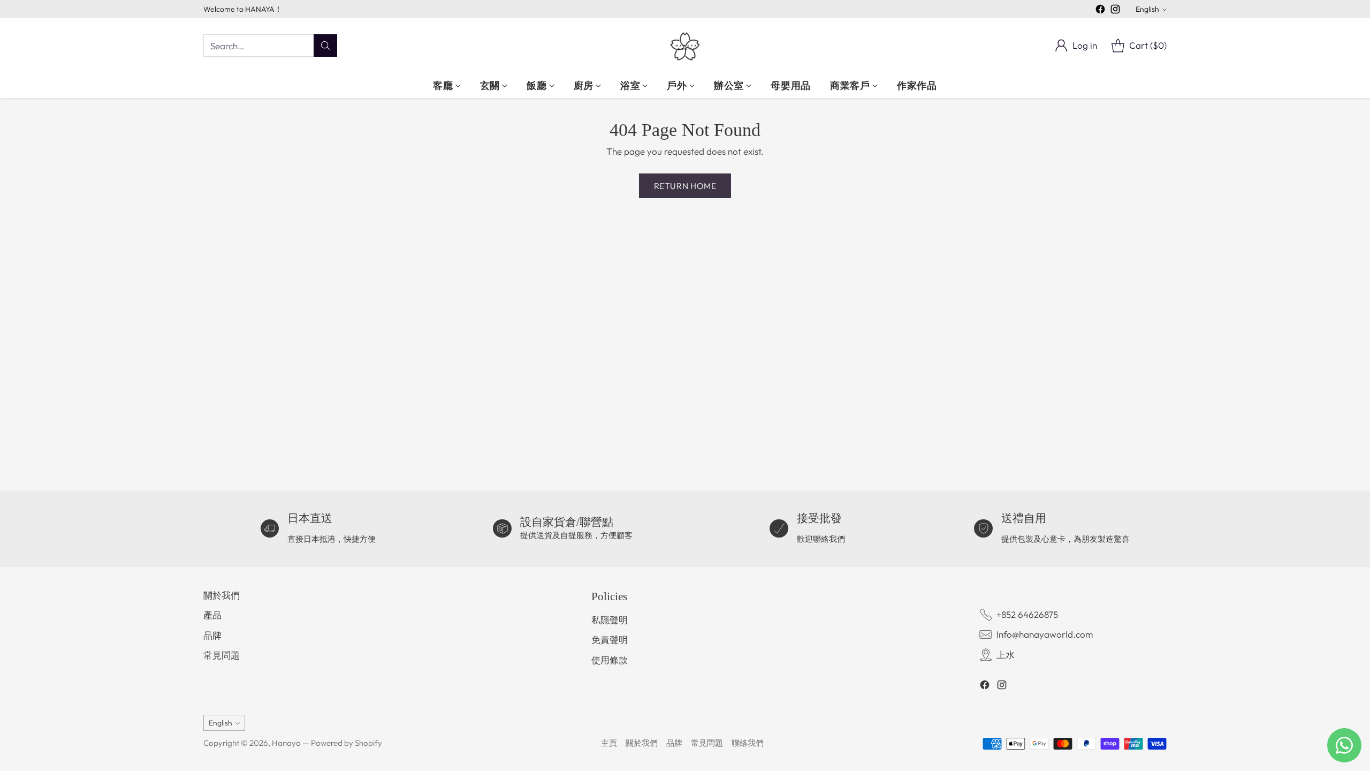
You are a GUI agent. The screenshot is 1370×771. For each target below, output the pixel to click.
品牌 (212, 635)
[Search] (325, 45)
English (1147, 9)
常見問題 (221, 655)
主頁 (609, 743)
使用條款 (609, 660)
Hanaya (286, 743)
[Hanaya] (685, 45)
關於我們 (221, 595)
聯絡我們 (748, 743)
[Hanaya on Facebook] (1100, 11)
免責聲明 (609, 639)
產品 (212, 615)
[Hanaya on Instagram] (1115, 11)
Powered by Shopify (346, 743)
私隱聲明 (609, 619)
